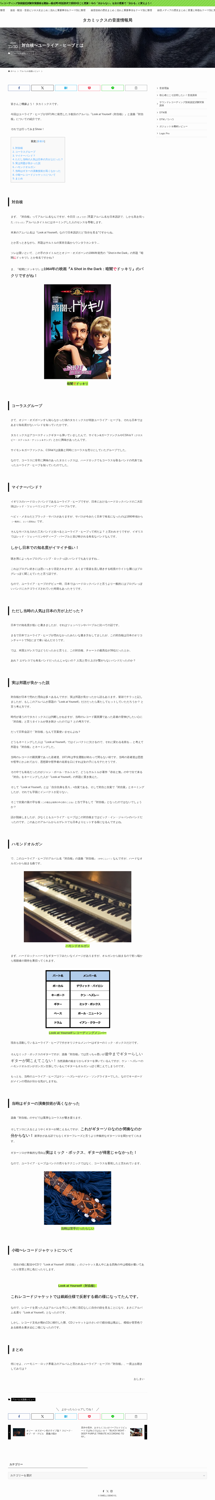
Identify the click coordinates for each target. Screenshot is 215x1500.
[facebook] (103, 1491)
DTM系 (163, 112)
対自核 (18, 147)
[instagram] (111, 1491)
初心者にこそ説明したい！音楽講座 (178, 95)
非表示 (40, 141)
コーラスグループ (24, 151)
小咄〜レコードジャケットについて (34, 174)
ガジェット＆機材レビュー (173, 126)
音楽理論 (164, 88)
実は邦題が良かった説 (26, 163)
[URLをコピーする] (136, 88)
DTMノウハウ (166, 119)
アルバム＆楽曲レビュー (22, 53)
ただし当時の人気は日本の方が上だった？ (38, 159)
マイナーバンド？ (24, 155)
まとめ (18, 178)
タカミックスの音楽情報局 (107, 20)
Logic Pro (164, 133)
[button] (19, 88)
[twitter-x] (107, 1491)
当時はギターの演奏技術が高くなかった (37, 170)
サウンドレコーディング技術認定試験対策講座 (181, 104)
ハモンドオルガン (24, 167)
